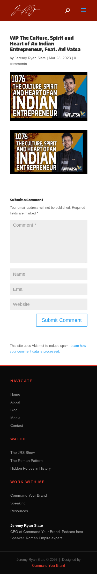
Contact (16, 425)
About (15, 402)
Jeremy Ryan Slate (30, 58)
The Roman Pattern (26, 460)
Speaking (18, 503)
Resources (19, 511)
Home (15, 394)
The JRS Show (22, 452)
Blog (14, 410)
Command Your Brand (28, 495)
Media (15, 418)
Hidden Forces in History (30, 468)
